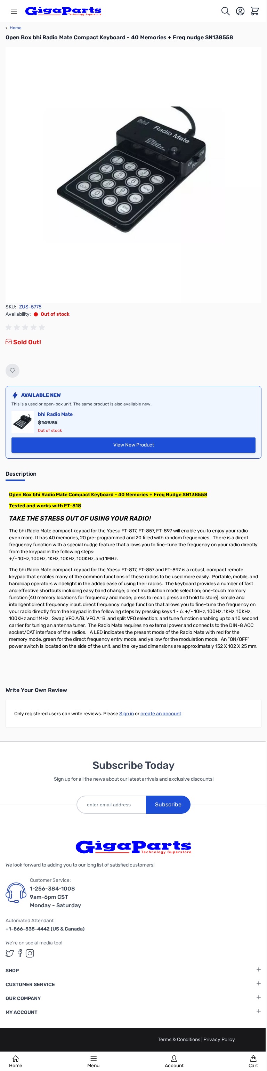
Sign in (126, 714)
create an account (160, 714)
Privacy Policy (219, 1039)
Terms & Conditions (179, 1039)
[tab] (21, 476)
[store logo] (63, 11)
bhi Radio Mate (55, 414)
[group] (26, 327)
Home (15, 1066)
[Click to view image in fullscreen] (133, 175)
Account (174, 1066)
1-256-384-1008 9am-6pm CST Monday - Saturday (55, 897)
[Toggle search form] (225, 11)
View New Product (139, 446)
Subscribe (168, 804)
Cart (253, 1066)
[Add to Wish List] (12, 371)
